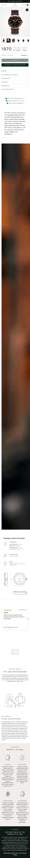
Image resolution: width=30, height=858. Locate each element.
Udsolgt (15, 60)
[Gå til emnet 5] (23, 40)
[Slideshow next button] (28, 618)
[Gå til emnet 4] (18, 40)
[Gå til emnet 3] (13, 40)
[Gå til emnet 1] (4, 40)
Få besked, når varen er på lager (15, 64)
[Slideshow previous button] (2, 618)
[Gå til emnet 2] (8, 40)
